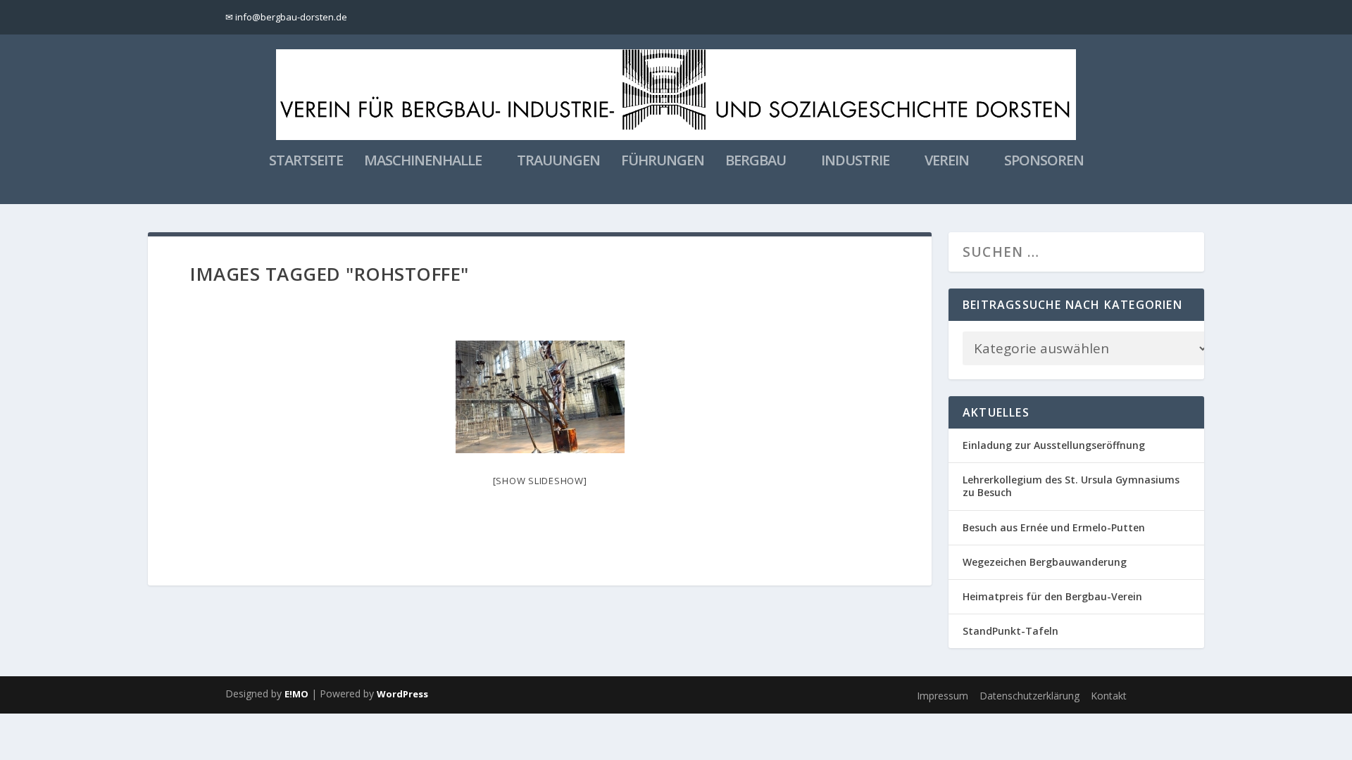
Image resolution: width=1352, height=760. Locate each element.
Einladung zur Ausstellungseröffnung (1054, 445)
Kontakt (1109, 695)
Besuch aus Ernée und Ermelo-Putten (1054, 527)
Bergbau (755, 162)
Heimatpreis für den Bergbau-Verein (1052, 596)
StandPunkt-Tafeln (1010, 631)
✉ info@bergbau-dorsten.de (286, 17)
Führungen (662, 162)
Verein (947, 162)
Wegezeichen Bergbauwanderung (1045, 562)
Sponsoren (1044, 162)
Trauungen (558, 162)
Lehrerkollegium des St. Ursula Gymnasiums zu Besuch (1071, 486)
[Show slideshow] (540, 480)
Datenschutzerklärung (1029, 695)
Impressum (942, 695)
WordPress (402, 694)
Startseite (306, 162)
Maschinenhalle (423, 162)
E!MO (296, 694)
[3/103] (540, 397)
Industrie (855, 162)
